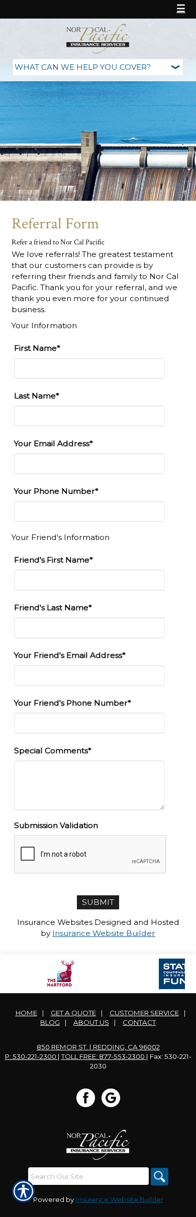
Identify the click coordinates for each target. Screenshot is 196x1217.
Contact (139, 1022)
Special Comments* (52, 750)
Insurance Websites (54, 922)
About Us (91, 1022)
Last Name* (36, 395)
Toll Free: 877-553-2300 (103, 1056)
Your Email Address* (53, 443)
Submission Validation (56, 825)
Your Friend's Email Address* (70, 655)
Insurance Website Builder (103, 933)
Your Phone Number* (56, 491)
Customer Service (144, 1013)
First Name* (37, 348)
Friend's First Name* (53, 560)
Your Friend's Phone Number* (72, 703)
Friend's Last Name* (53, 607)
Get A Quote (73, 1013)
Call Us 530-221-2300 (49, 9)
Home (26, 1013)
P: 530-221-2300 (31, 1056)
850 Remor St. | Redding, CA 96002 (98, 1047)
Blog (50, 1022)
